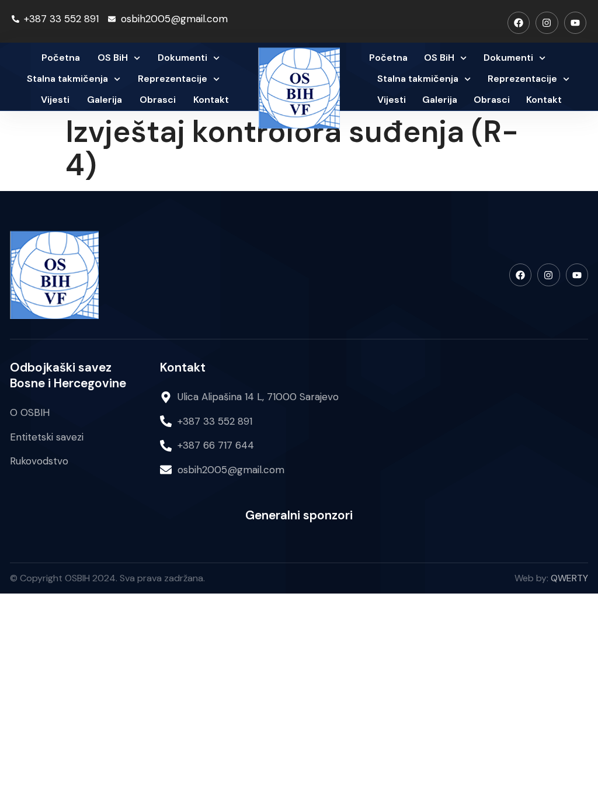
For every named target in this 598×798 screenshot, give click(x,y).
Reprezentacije (172, 78)
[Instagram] (547, 23)
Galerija (104, 99)
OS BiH (113, 57)
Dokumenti (182, 57)
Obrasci (158, 99)
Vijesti (55, 99)
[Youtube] (575, 23)
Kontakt (211, 99)
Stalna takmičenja (67, 78)
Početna (60, 57)
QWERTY (569, 578)
